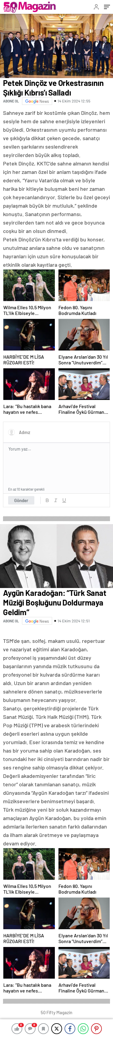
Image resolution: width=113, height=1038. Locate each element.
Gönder (21, 500)
